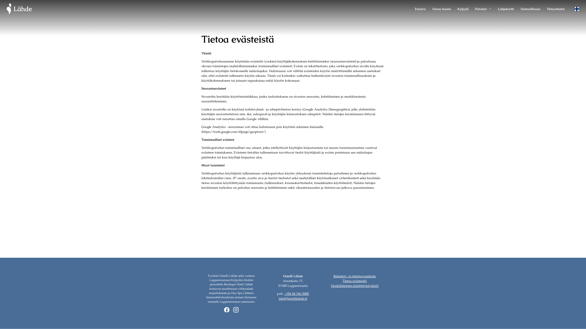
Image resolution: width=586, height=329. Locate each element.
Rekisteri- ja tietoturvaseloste (354, 276)
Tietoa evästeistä (355, 281)
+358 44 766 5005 (296, 294)
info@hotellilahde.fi (293, 298)
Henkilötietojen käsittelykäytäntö (354, 286)
